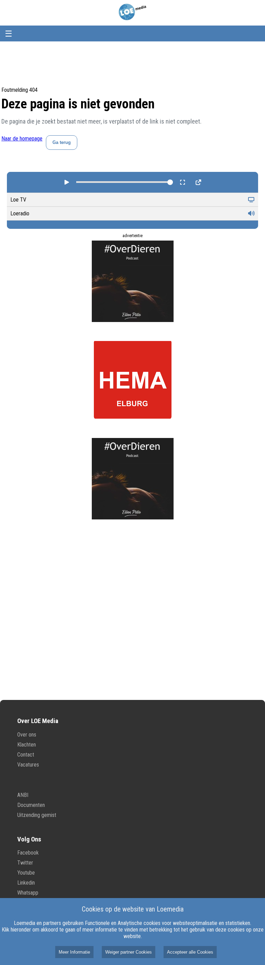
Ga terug (61, 142)
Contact (25, 754)
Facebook (28, 852)
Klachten (26, 744)
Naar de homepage (21, 138)
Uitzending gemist (36, 815)
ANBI (22, 795)
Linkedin (26, 882)
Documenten (31, 805)
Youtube (26, 872)
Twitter (25, 862)
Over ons (26, 734)
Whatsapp (27, 892)
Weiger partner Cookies (128, 952)
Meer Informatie (74, 952)
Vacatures (28, 764)
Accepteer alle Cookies (190, 952)
